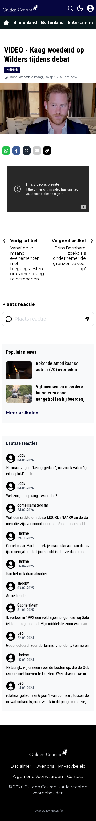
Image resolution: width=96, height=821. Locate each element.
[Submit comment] (87, 319)
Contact (75, 776)
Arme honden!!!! (18, 595)
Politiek (12, 70)
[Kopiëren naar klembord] (47, 150)
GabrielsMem (27, 605)
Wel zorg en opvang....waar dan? (31, 495)
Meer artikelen (22, 412)
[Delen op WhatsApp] (6, 150)
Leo (20, 633)
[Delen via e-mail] (37, 150)
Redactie (24, 77)
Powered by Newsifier (48, 811)
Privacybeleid (72, 766)
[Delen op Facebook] (16, 150)
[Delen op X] (27, 150)
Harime (23, 533)
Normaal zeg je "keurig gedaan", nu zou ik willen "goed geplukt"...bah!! (47, 470)
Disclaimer (20, 766)
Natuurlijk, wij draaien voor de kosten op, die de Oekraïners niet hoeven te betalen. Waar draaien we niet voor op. (47, 671)
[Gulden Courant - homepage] (20, 8)
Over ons (45, 766)
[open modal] (90, 8)
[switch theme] (80, 8)
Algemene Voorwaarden (38, 776)
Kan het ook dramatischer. (27, 573)
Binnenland (25, 22)
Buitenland (52, 22)
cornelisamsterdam (32, 505)
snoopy (23, 583)
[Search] (70, 8)
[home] (6, 23)
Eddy (21, 455)
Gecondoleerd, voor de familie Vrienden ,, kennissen (47, 645)
